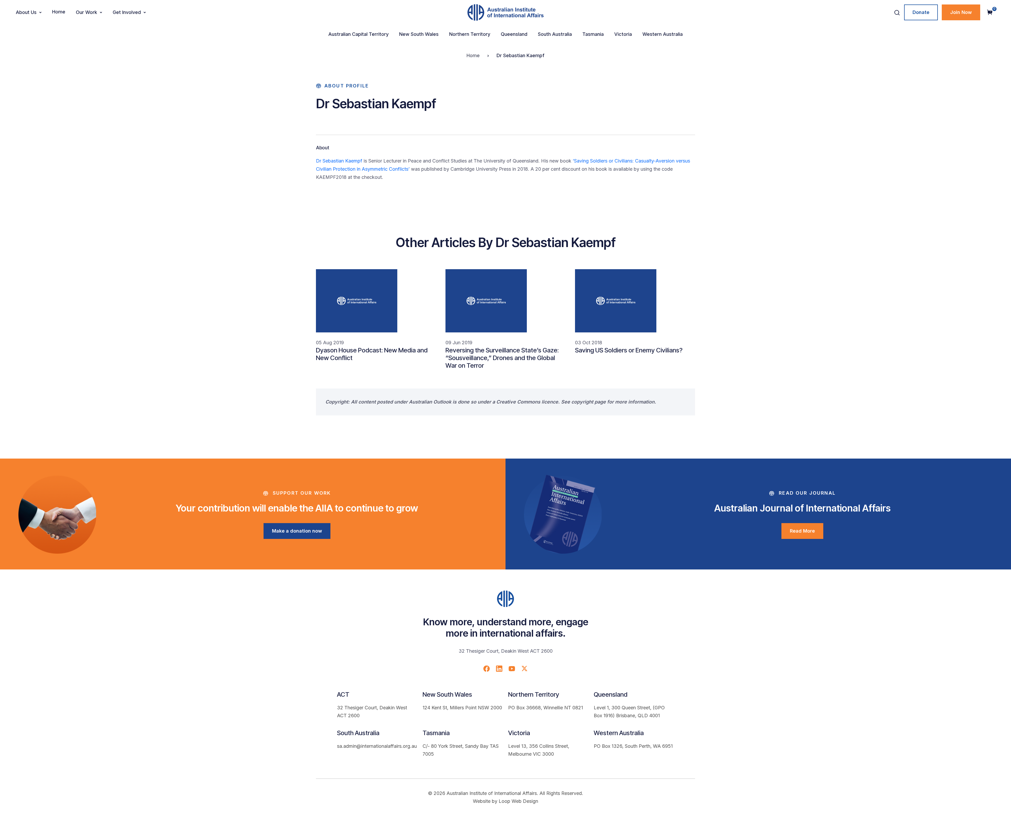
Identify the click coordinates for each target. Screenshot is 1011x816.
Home (58, 11)
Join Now (961, 12)
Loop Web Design (518, 801)
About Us (26, 12)
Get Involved (127, 12)
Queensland (514, 34)
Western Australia (662, 34)
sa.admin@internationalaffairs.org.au (377, 746)
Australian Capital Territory (358, 34)
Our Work (86, 12)
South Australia (555, 34)
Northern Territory (469, 34)
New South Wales (419, 34)
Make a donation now (297, 531)
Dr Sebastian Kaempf (339, 161)
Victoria (623, 34)
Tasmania (593, 34)
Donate (921, 12)
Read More (802, 531)
